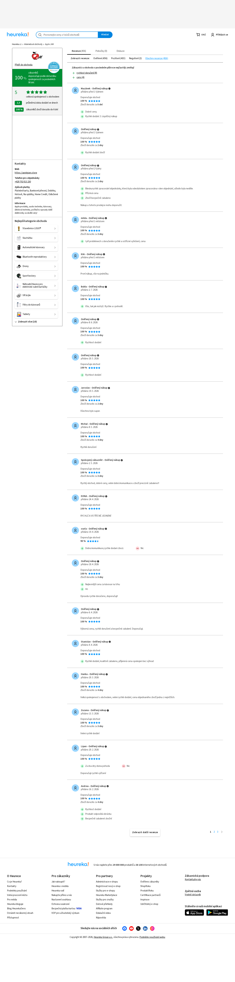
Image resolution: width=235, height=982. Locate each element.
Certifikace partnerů (150, 895)
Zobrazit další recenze (145, 832)
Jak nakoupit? (58, 881)
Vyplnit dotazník (193, 894)
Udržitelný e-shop (149, 904)
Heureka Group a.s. (103, 937)
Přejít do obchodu (23, 64)
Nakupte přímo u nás (61, 895)
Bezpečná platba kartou (63, 908)
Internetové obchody (33, 44)
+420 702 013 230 (23, 181)
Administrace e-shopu (107, 881)
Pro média (12, 899)
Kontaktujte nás (193, 879)
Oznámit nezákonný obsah (20, 913)
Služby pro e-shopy (105, 890)
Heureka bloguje (15, 904)
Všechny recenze (154, 58)
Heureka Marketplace (106, 895)
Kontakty (11, 886)
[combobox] (67, 34)
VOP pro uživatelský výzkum (65, 913)
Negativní (134, 58)
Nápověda (101, 917)
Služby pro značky (105, 899)
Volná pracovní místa (17, 895)
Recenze (78, 51)
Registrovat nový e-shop (108, 886)
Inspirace (144, 899)
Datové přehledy (104, 904)
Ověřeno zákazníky (149, 881)
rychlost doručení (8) (87, 73)
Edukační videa (103, 913)
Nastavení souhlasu (61, 899)
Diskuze (121, 51)
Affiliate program (104, 908)
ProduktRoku (147, 890)
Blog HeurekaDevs (16, 908)
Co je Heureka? (14, 881)
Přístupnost (13, 917)
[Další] (222, 832)
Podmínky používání (17, 890)
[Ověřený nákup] (109, 88)
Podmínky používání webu (152, 937)
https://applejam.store (26, 172)
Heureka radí (57, 890)
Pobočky (100, 51)
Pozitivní (115, 58)
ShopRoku (145, 886)
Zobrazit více (25, 321)
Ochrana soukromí (60, 904)
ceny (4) (80, 77)
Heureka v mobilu (60, 886)
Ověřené (97, 58)
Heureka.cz (16, 44)
